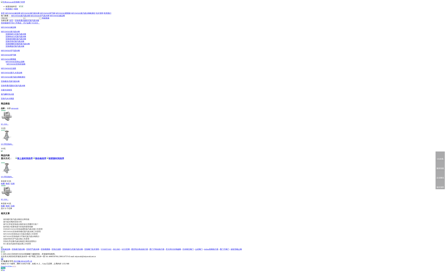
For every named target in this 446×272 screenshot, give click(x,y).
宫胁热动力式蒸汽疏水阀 (16, 36)
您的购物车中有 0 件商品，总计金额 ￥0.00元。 (20, 23)
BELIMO (116, 249)
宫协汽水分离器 (7, 99)
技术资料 (99, 13)
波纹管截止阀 (236, 249)
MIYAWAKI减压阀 (12, 13)
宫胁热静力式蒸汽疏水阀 (16, 34)
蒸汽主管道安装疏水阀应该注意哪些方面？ (21, 224)
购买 (8, 184)
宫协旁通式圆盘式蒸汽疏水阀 (27, 21)
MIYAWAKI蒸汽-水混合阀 (11, 73)
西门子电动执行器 (156, 249)
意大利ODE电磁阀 (173, 249)
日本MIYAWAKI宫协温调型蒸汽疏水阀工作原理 (23, 229)
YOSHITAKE (106, 249)
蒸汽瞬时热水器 (7, 94)
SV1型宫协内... (7, 144)
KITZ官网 (126, 249)
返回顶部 (440, 187)
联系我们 (9, 9)
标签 (16, 9)
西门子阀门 (224, 249)
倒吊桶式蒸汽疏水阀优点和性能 (16, 219)
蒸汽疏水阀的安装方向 (12, 222)
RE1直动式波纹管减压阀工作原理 (17, 244)
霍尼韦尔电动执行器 (139, 249)
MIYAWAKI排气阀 (47, 13)
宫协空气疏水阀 (32, 249)
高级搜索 (45, 18)
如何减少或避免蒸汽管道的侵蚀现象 (18, 227)
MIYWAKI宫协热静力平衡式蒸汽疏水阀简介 (21, 236)
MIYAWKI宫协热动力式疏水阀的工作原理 (20, 234)
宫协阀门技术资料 (91, 249)
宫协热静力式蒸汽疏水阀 (72, 249)
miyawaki (14, 108)
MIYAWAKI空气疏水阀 (39, 16)
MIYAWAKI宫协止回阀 (15, 62)
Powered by (8, 266)
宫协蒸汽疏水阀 (18, 249)
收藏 (3, 184)
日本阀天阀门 (188, 249)
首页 (3, 13)
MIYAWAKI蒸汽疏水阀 (30, 13)
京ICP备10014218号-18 (23, 261)
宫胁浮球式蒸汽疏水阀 (15, 41)
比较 (13, 184)
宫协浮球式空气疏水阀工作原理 (16, 239)
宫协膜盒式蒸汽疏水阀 (10, 81)
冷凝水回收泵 (6, 90)
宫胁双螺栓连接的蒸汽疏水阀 (18, 44)
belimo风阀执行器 (211, 249)
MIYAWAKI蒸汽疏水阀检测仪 (83, 13)
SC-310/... (4, 124)
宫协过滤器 (56, 249)
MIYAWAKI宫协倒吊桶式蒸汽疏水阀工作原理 (22, 232)
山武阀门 (199, 249)
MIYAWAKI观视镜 (63, 13)
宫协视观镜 (45, 249)
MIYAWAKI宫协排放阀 (16, 64)
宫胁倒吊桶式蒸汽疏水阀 (16, 39)
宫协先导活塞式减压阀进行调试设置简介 (20, 241)
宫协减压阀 (5, 249)
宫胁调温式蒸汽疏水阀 (15, 46)
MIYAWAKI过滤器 (8, 68)
